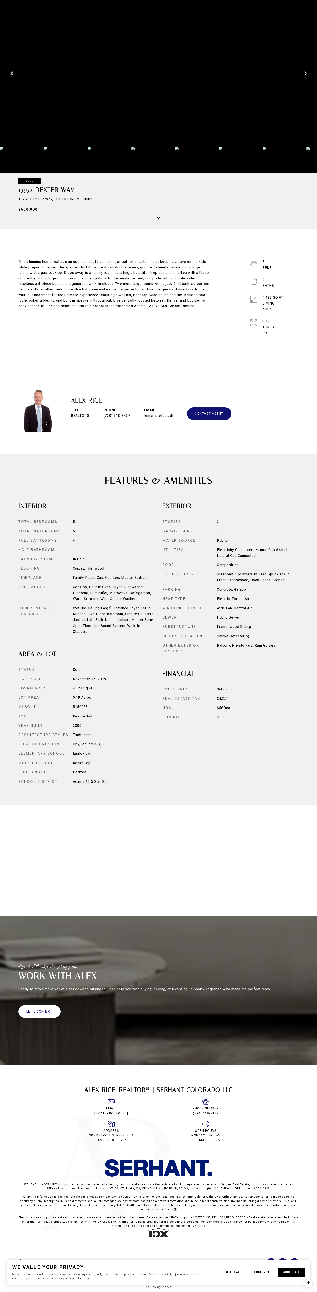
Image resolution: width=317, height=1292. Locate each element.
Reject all (233, 1272)
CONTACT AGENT (209, 413)
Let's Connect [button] (39, 1011)
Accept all (291, 1272)
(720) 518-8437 (117, 416)
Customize (262, 1272)
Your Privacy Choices (158, 1287)
